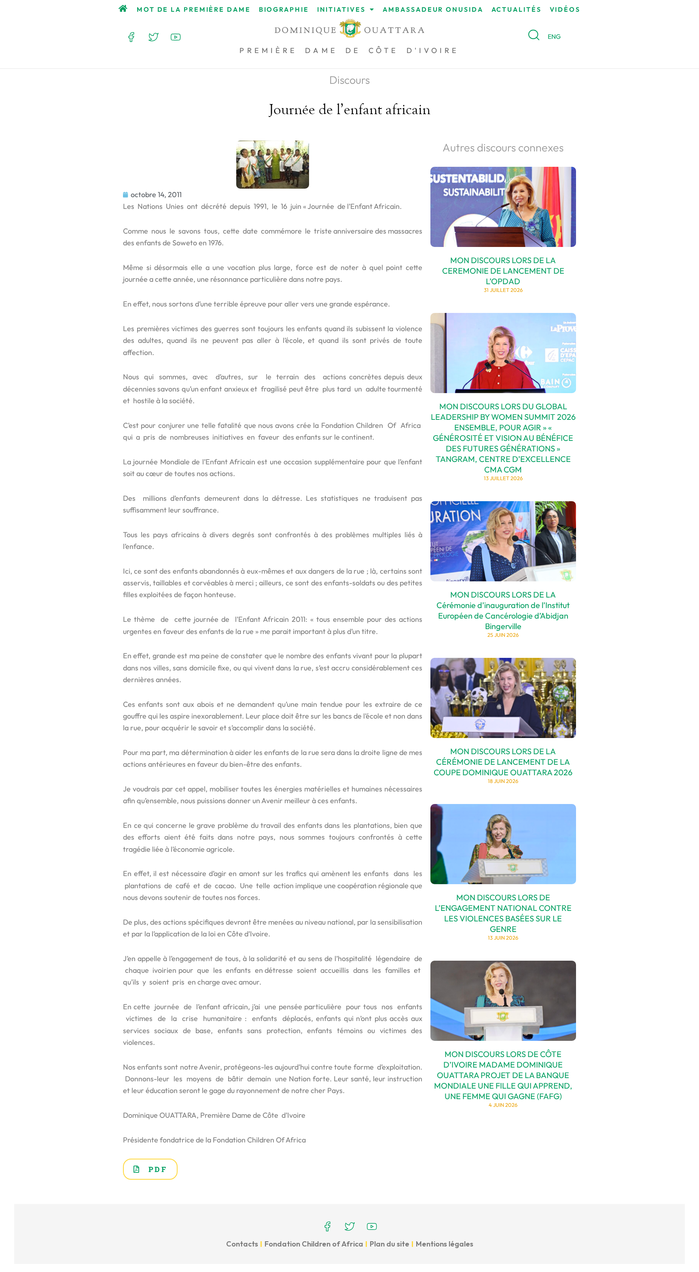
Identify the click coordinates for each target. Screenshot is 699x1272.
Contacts (242, 1244)
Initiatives (341, 9)
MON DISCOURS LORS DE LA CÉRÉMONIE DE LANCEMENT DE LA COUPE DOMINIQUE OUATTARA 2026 (503, 761)
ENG (554, 36)
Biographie (284, 9)
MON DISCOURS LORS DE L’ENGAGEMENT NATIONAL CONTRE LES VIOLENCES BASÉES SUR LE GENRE (503, 913)
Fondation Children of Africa (314, 1244)
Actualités (516, 9)
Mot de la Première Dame (194, 9)
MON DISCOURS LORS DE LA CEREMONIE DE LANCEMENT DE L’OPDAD (503, 270)
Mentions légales (444, 1244)
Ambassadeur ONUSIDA (433, 9)
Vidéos (565, 9)
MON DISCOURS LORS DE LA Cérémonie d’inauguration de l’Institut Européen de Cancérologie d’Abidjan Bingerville (503, 610)
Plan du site (389, 1244)
